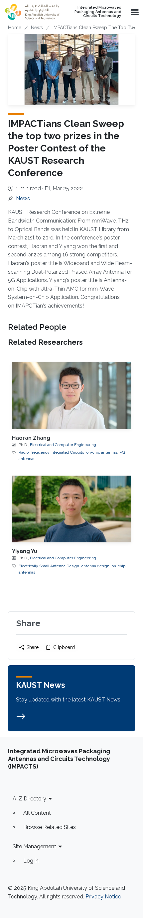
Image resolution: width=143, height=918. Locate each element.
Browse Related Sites (49, 827)
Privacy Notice (103, 896)
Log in (31, 861)
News (37, 27)
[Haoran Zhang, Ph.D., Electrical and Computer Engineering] (71, 395)
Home (14, 27)
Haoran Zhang (31, 438)
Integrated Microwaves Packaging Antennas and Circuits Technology (97, 12)
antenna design (95, 566)
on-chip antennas (102, 452)
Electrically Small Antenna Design (49, 566)
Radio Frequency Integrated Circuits (51, 452)
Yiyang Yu (24, 551)
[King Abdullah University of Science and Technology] (32, 12)
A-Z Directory (29, 798)
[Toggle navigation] (134, 12)
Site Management (34, 846)
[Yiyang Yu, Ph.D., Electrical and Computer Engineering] (71, 509)
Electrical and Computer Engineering (63, 444)
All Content (37, 813)
